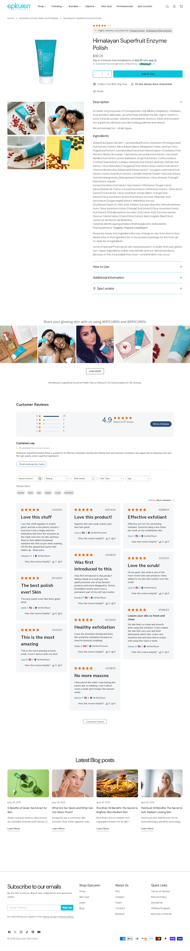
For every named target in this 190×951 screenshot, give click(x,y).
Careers (119, 897)
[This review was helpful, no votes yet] (107, 538)
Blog (81, 908)
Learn (82, 902)
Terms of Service (160, 891)
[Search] (167, 6)
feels (30, 492)
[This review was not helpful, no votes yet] (59, 561)
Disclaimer (157, 902)
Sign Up (67, 907)
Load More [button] (95, 371)
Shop (82, 891)
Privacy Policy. (66, 916)
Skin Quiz (84, 897)
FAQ (117, 891)
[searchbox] (26, 478)
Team (118, 902)
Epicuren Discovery (27, 938)
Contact (120, 908)
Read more (38, 550)
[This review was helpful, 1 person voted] (53, 561)
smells (48, 492)
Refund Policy (159, 897)
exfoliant (69, 492)
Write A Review (161, 424)
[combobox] (57, 478)
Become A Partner (161, 914)
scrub (57, 492)
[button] (18, 344)
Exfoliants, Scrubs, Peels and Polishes (38, 18)
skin (39, 492)
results (21, 492)
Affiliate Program (160, 908)
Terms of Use (50, 916)
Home (10, 18)
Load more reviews (95, 721)
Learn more (13, 828)
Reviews (119, 914)
